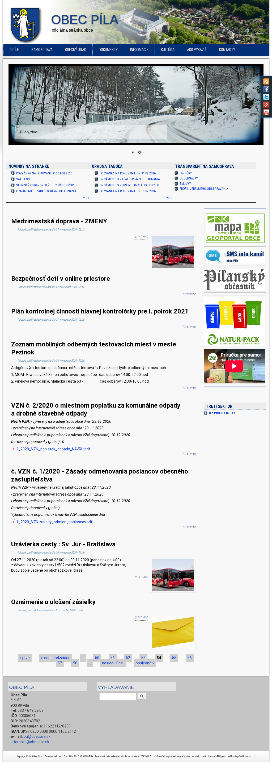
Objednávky (189, 178)
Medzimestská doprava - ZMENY (59, 221)
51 (112, 658)
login (253, 756)
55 (174, 658)
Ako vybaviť (197, 50)
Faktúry (186, 173)
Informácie (139, 50)
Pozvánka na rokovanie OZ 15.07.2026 (128, 191)
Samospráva (42, 50)
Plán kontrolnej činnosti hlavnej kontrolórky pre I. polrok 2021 (100, 311)
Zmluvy (185, 184)
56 (190, 658)
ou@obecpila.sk (37, 736)
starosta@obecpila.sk (30, 742)
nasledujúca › (113, 663)
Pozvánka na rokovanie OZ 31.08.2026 (44, 173)
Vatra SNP (23, 179)
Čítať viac (141, 236)
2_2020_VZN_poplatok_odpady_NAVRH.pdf (53, 449)
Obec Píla (84, 20)
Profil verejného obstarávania (204, 189)
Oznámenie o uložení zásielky (53, 602)
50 (97, 658)
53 (143, 658)
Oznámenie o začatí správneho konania (46, 191)
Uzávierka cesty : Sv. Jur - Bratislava (63, 544)
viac (86, 198)
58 (75, 663)
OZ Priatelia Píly (222, 413)
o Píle (14, 50)
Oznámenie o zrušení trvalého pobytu (129, 185)
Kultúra (168, 50)
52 (128, 658)
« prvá (25, 658)
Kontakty (227, 50)
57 (60, 663)
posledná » (145, 663)
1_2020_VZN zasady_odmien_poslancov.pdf (54, 522)
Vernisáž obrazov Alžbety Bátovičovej (46, 185)
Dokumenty (108, 50)
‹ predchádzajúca (55, 658)
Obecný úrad (75, 50)
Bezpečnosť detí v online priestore (60, 278)
